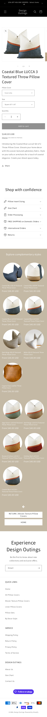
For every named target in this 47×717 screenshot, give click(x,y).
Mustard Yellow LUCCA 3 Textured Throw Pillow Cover (12, 457)
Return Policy (11, 641)
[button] (5, 12)
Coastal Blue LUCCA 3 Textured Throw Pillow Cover (34, 320)
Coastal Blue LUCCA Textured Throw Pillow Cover (12, 320)
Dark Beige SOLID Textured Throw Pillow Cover (11, 353)
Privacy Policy (11, 647)
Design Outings (19, 712)
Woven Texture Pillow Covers (17, 601)
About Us (9, 669)
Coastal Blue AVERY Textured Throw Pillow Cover (34, 287)
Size (3, 99)
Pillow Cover (6, 88)
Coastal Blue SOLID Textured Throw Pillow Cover (12, 287)
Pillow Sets (10, 612)
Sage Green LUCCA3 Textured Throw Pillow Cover (12, 424)
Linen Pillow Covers (13, 607)
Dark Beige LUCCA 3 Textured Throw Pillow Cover (34, 424)
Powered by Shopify (31, 712)
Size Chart (9, 675)
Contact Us (9, 681)
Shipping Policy (11, 635)
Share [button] (7, 166)
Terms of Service (12, 653)
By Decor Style (11, 618)
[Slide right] (29, 66)
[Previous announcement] (5, 3)
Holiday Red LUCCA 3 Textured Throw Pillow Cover (34, 457)
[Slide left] (18, 66)
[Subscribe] (39, 568)
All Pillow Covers (12, 595)
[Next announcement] (42, 3)
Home (7, 589)
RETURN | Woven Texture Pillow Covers (23, 514)
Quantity (5, 111)
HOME (23, 522)
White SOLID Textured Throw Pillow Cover (34, 353)
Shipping (4, 138)
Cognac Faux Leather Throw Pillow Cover (12, 387)
